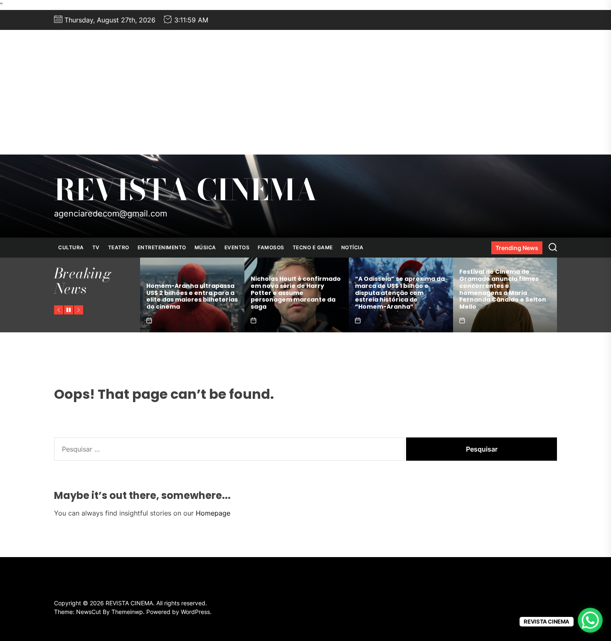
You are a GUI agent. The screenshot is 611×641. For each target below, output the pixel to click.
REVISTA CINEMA (186, 189)
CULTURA (71, 247)
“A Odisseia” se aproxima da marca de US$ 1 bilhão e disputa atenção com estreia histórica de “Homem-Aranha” (295, 293)
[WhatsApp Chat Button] (590, 620)
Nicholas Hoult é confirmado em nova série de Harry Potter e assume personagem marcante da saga (191, 293)
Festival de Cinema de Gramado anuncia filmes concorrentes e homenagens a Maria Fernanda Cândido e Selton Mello (398, 289)
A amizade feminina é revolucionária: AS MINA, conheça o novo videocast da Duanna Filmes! (501, 296)
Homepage (213, 513)
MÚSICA (205, 247)
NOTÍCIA (352, 247)
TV (96, 247)
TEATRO (118, 247)
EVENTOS (237, 247)
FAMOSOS (271, 247)
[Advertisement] (305, 92)
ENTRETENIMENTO (162, 247)
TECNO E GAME (313, 247)
